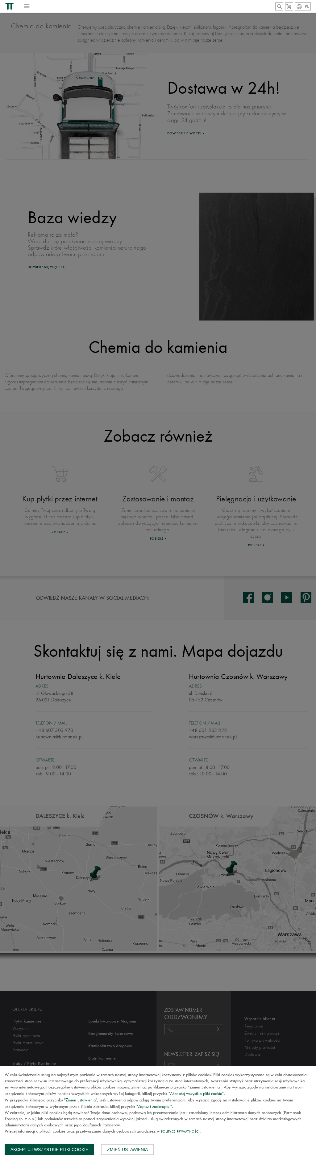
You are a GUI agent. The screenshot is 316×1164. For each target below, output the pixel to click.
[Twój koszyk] (289, 6)
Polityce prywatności (180, 1131)
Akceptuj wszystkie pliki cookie (49, 1149)
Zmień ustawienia (127, 1149)
